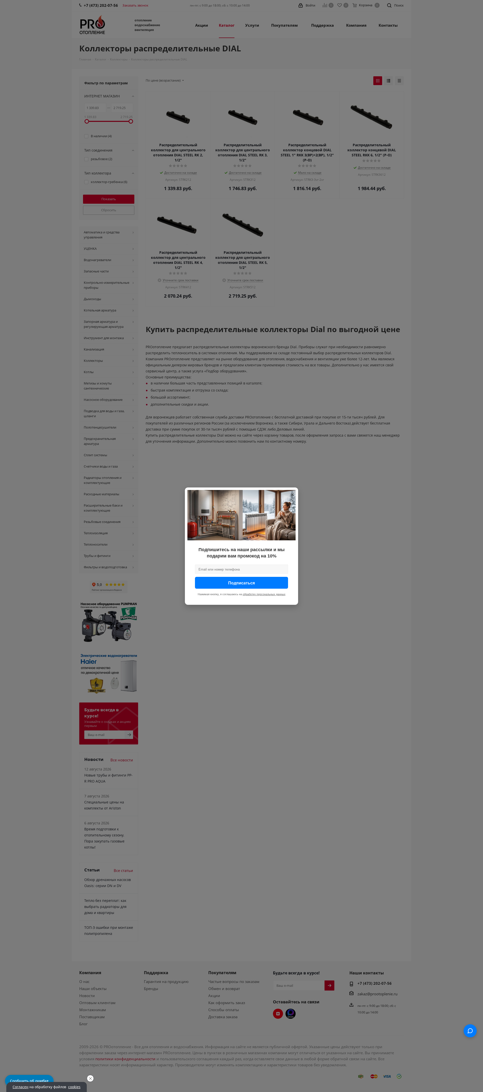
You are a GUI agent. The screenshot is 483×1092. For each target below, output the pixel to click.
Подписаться (241, 582)
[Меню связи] (470, 1030)
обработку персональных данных (264, 593)
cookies (74, 1086)
